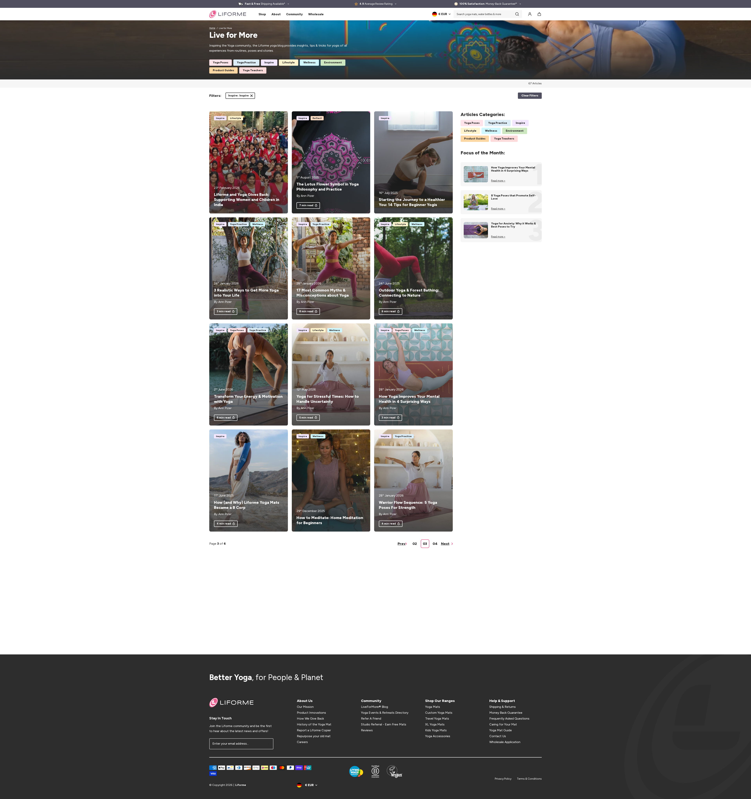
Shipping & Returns (502, 707)
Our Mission (305, 707)
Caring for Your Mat (503, 724)
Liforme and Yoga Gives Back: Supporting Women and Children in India (246, 199)
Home (212, 28)
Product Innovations (311, 712)
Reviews (367, 730)
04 (435, 544)
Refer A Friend (371, 718)
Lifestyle (288, 62)
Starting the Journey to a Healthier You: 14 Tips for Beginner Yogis (412, 202)
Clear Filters (529, 95)
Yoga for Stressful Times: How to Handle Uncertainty (327, 399)
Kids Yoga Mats (436, 730)
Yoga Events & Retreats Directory (384, 712)
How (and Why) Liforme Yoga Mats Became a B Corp (246, 505)
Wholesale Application (504, 742)
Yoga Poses (220, 62)
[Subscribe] (267, 743)
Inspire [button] (238, 96)
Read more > (498, 180)
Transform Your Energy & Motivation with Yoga (248, 399)
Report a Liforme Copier (314, 730)
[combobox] (488, 14)
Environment (333, 62)
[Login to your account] (529, 14)
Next (445, 544)
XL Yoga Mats (435, 724)
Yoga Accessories (437, 736)
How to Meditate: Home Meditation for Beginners (329, 520)
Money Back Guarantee (505, 712)
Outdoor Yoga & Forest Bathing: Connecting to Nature (409, 293)
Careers (302, 742)
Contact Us (497, 736)
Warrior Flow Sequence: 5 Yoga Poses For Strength (408, 505)
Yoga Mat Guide (500, 730)
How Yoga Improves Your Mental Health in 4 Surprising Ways (409, 399)
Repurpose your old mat (314, 736)
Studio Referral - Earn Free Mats (383, 724)
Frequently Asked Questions (509, 718)
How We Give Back (310, 718)
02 (414, 544)
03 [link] (425, 544)
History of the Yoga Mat (314, 724)
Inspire (269, 62)
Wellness (309, 62)
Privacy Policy (503, 778)
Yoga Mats (432, 707)
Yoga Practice (246, 62)
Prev (401, 544)
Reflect (317, 118)
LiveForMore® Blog (374, 707)
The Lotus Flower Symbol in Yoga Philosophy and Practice (327, 187)
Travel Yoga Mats (437, 718)
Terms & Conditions (529, 778)
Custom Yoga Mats (438, 712)
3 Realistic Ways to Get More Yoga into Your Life (246, 293)
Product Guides (223, 70)
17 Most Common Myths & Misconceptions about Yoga (322, 293)
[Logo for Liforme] (227, 14)
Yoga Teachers (253, 70)
